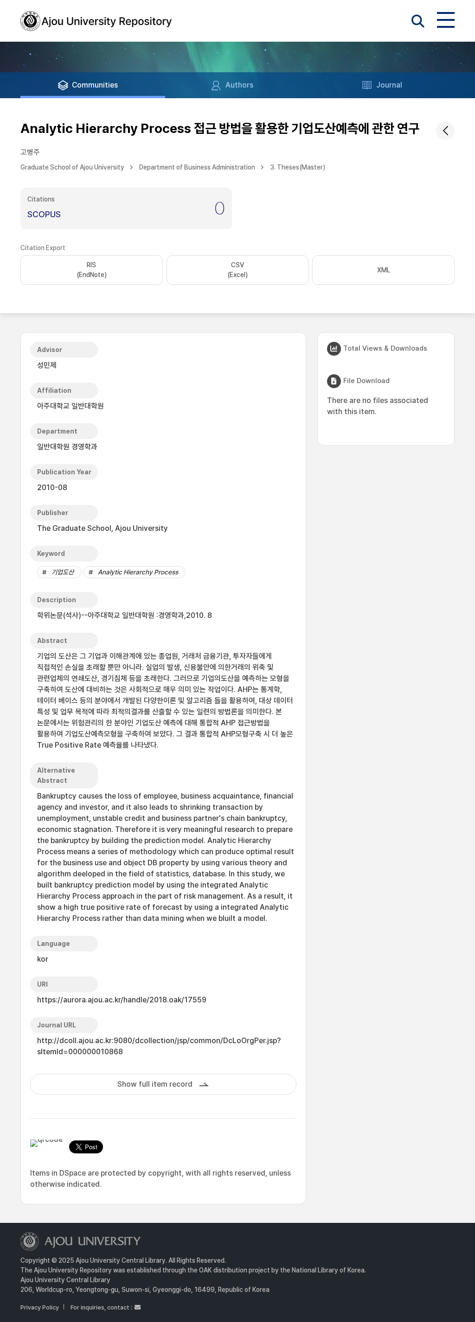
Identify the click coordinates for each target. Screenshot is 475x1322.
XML (383, 270)
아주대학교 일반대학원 (70, 406)
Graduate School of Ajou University (72, 167)
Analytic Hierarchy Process (138, 572)
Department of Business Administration (197, 167)
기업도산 (62, 572)
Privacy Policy (39, 1307)
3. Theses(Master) (297, 167)
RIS (92, 269)
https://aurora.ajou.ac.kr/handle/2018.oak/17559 (121, 999)
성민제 (47, 365)
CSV (237, 269)
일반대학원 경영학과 (67, 446)
